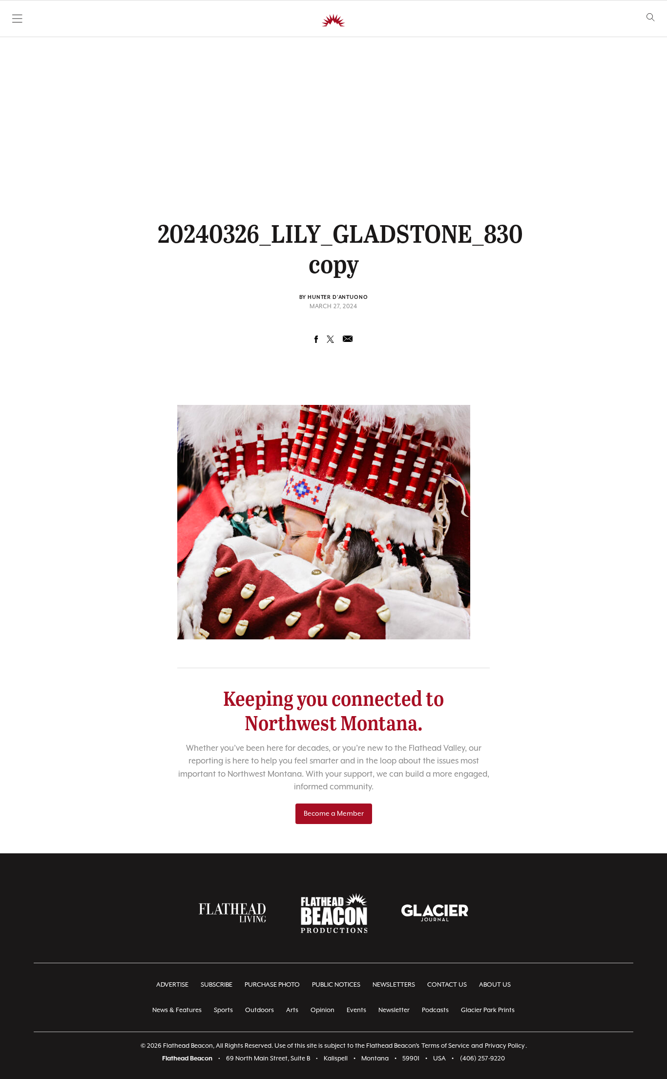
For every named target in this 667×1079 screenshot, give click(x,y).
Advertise (172, 985)
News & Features (177, 1010)
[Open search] (650, 17)
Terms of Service (445, 1046)
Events (356, 1010)
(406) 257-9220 (482, 1058)
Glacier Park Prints (488, 1010)
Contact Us (447, 985)
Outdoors (259, 1010)
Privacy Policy (505, 1046)
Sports (223, 1010)
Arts (292, 1010)
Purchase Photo (272, 985)
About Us (495, 985)
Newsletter (394, 1010)
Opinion (322, 1010)
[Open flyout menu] (17, 18)
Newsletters (394, 985)
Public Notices (336, 985)
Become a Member (334, 814)
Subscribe (216, 985)
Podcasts (435, 1010)
